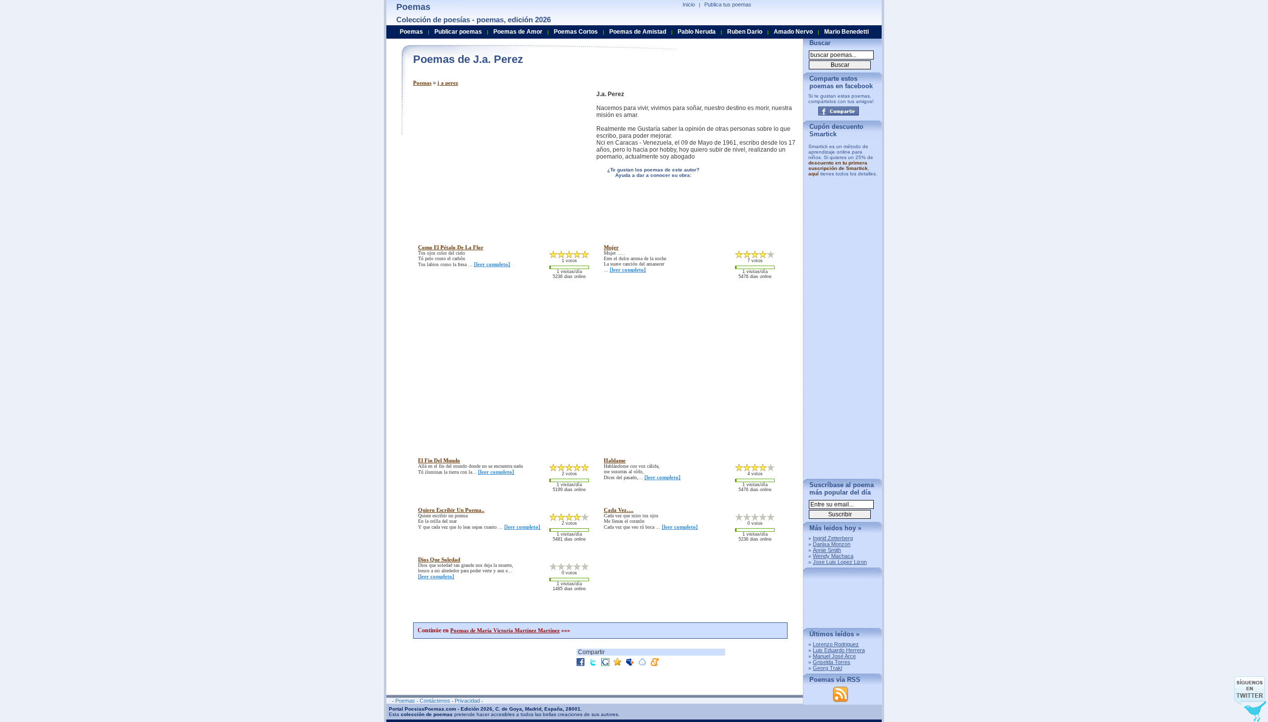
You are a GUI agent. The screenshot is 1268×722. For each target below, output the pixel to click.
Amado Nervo (793, 31)
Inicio (689, 4)
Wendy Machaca (833, 556)
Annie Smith (827, 550)
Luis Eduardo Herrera (839, 650)
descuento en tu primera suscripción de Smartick (838, 165)
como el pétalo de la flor (450, 247)
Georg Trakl (827, 668)
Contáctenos (435, 701)
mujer (611, 247)
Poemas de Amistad (637, 31)
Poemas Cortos (576, 31)
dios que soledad (439, 559)
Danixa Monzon (831, 544)
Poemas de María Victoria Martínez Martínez (505, 630)
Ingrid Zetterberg (833, 538)
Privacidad (467, 701)
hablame (615, 460)
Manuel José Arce (834, 656)
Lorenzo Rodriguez (836, 644)
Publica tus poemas (727, 4)
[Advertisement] (496, 160)
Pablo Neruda (697, 31)
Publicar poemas (458, 31)
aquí (813, 173)
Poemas (422, 83)
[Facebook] (838, 111)
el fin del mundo (439, 460)
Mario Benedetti (846, 31)
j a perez (447, 83)
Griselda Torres (831, 662)
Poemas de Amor (517, 31)
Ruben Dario (744, 31)
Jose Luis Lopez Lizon (840, 562)
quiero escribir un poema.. (451, 510)
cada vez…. (619, 510)
